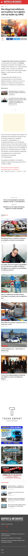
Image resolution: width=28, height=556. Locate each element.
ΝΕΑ (5, 6)
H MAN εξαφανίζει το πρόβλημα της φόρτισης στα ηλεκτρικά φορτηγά (16, 486)
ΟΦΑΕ (24, 171)
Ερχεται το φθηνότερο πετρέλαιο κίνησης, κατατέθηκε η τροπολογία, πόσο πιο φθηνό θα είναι (14, 296)
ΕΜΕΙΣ (2, 549)
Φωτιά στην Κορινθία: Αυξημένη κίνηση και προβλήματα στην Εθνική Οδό (17, 505)
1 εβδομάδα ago (12, 501)
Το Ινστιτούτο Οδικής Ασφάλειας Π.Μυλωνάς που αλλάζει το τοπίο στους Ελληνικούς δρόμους (13, 377)
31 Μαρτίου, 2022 (5, 352)
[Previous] (13, 110)
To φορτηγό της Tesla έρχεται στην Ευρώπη (11, 538)
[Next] (15, 110)
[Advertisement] (14, 123)
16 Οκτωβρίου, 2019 (5, 17)
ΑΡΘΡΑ (3, 235)
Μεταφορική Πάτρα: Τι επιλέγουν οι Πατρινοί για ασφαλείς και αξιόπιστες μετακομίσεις (17, 93)
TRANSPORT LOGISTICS (9, 171)
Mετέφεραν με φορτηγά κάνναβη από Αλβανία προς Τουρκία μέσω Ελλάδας (16, 499)
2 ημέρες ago (11, 489)
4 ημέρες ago (11, 495)
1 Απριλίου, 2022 (5, 326)
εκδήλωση (19, 171)
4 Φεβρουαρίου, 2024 (13, 105)
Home (2, 6)
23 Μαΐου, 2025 (12, 95)
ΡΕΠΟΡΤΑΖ (4, 291)
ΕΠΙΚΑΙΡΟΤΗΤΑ (5, 261)
